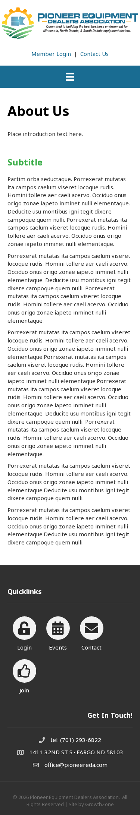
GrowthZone (99, 804)
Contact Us (94, 53)
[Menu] (69, 77)
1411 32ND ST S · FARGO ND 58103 (76, 752)
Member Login (51, 53)
